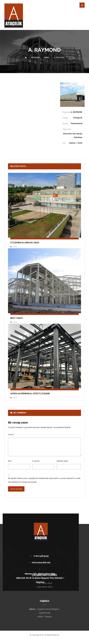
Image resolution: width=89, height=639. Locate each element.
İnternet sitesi (62, 461)
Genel (15, 247)
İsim (10, 461)
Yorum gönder (16, 489)
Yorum (11, 434)
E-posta (36, 461)
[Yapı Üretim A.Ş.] (13, 15)
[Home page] (26, 57)
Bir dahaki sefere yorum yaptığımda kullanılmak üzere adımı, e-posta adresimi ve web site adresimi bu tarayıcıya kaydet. (44, 480)
